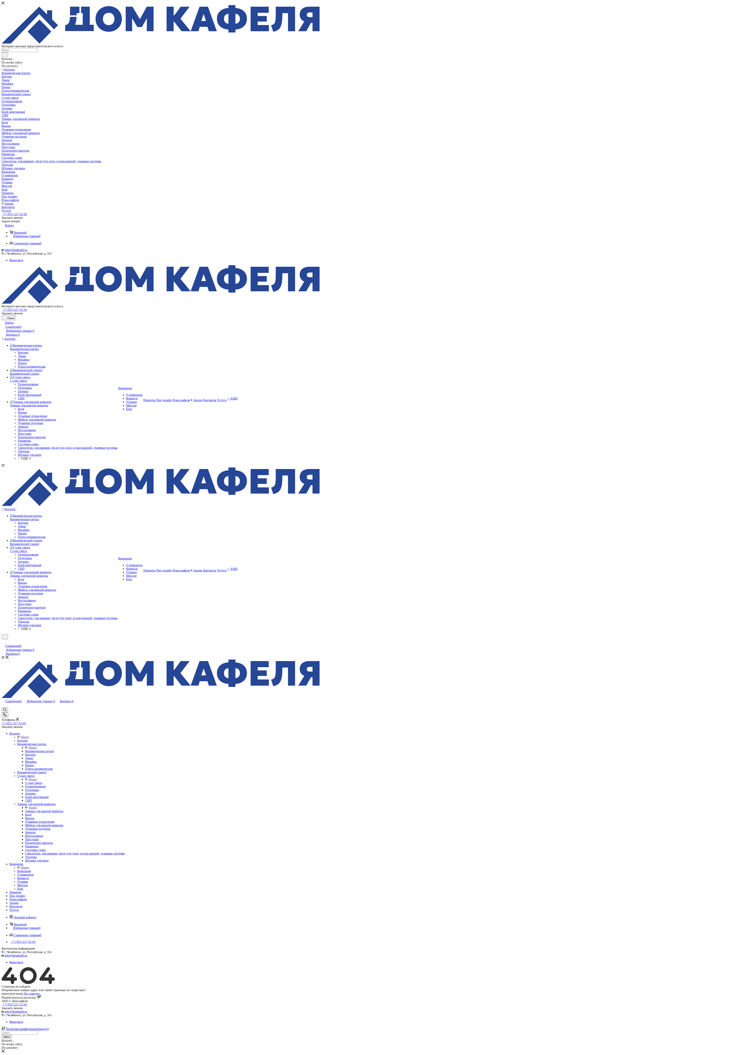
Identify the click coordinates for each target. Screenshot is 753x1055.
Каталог (22, 740)
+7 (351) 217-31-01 (15, 214)
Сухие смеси (33, 783)
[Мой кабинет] (3, 641)
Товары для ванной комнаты (44, 811)
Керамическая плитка (39, 751)
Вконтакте (16, 260)
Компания (24, 871)
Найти (6, 1036)
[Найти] (5, 54)
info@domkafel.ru (16, 250)
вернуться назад (12, 993)
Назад (25, 737)
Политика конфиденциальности (27, 1029)
